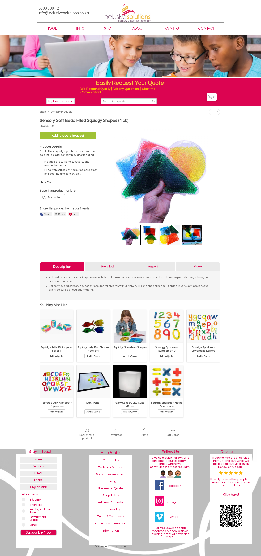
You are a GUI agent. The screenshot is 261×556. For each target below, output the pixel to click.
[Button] (223, 539)
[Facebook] (159, 485)
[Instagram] (159, 501)
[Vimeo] (159, 517)
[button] (138, 28)
